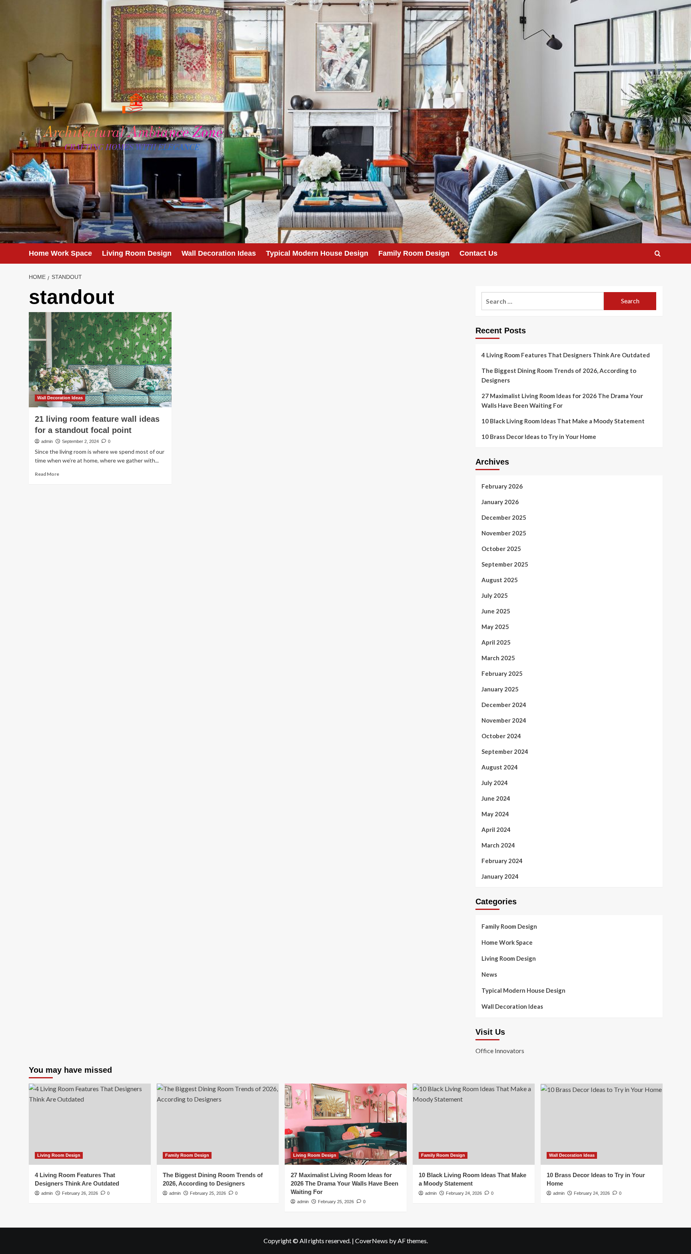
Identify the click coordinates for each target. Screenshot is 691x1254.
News (489, 974)
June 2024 (495, 798)
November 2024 (503, 720)
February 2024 (502, 860)
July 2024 (494, 782)
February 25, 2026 (208, 1193)
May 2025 (495, 626)
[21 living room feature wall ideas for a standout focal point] (100, 359)
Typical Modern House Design (317, 253)
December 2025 (503, 517)
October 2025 (501, 548)
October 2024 (501, 735)
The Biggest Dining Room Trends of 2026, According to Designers (558, 375)
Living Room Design (137, 253)
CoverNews (371, 1240)
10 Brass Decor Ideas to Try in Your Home (538, 436)
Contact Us (478, 253)
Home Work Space (60, 253)
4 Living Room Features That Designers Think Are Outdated (565, 355)
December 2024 (503, 704)
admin (47, 441)
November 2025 (503, 533)
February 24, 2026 (464, 1193)
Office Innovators (499, 1050)
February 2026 (502, 486)
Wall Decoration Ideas (219, 253)
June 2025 (495, 611)
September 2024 (504, 751)
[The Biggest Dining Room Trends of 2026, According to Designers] (218, 1124)
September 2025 (504, 564)
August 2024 (499, 767)
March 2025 (498, 657)
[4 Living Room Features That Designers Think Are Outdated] (90, 1124)
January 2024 (500, 876)
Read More (47, 474)
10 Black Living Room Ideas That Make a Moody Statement (563, 421)
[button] (658, 253)
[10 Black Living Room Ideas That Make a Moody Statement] (474, 1124)
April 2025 (496, 642)
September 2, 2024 (80, 441)
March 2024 (498, 845)
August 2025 (499, 579)
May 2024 (495, 813)
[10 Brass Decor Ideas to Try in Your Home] (602, 1124)
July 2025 (494, 595)
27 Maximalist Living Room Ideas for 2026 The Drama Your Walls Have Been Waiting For (562, 400)
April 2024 (496, 829)
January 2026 (500, 501)
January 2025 (500, 689)
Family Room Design (413, 253)
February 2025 (502, 673)
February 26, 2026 (80, 1193)
